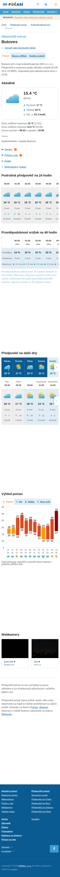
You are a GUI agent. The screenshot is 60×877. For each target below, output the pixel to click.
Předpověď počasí (18, 24)
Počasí (6, 56)
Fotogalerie (7, 831)
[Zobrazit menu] (55, 4)
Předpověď (38, 12)
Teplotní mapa (8, 811)
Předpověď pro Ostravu (42, 807)
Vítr (20, 502)
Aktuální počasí (9, 791)
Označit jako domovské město (20, 48)
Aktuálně (16, 12)
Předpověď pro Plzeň (41, 811)
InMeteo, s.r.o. (24, 866)
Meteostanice (11, 167)
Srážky (31, 502)
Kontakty (35, 819)
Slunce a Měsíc (19, 56)
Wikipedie (6, 714)
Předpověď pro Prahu (41, 799)
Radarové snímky (9, 795)
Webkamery (7, 807)
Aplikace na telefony (11, 835)
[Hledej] (38, 4)
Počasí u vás (11, 155)
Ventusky (5, 847)
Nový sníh (45, 502)
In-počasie (6, 851)
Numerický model (39, 795)
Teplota (9, 502)
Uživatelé (5, 823)
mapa (22, 167)
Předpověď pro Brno (40, 803)
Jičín (36, 661)
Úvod (5, 12)
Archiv (4, 819)
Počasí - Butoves (39, 707)
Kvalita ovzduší (37, 56)
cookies (13, 869)
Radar (26, 12)
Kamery (9, 149)
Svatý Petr (8, 661)
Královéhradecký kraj (40, 24)
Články (4, 827)
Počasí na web (8, 839)
